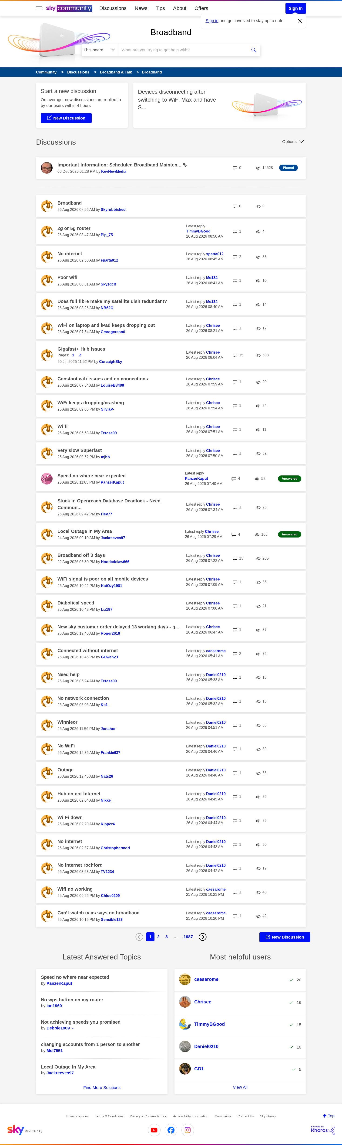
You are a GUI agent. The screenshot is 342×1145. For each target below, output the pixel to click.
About (179, 8)
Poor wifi (67, 277)
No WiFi (66, 745)
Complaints (223, 1116)
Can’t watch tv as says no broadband (98, 912)
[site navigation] (39, 8)
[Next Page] (202, 937)
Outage (65, 769)
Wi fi (62, 426)
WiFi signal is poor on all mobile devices (102, 578)
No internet (69, 253)
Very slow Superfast (79, 450)
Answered (290, 478)
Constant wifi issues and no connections (102, 378)
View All (240, 1087)
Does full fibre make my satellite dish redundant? (112, 301)
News (141, 8)
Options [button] (289, 141)
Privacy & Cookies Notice (148, 1116)
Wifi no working (75, 889)
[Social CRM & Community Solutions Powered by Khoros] (323, 1130)
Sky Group (268, 1116)
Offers (201, 8)
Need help (68, 674)
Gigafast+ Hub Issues (81, 349)
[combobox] (182, 50)
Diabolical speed (75, 602)
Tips (160, 8)
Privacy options (77, 1116)
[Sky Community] (69, 8)
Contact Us (246, 1116)
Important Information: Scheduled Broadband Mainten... (120, 164)
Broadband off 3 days (81, 555)
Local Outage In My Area (84, 531)
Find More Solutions (102, 1087)
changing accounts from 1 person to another (90, 1044)
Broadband (171, 32)
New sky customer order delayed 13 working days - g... (118, 626)
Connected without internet (87, 650)
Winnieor (67, 722)
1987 (188, 936)
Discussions (113, 8)
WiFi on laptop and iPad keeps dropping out (106, 325)
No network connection (83, 698)
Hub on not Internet (79, 793)
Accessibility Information (190, 1116)
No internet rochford (80, 865)
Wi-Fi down (70, 817)
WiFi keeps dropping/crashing (90, 402)
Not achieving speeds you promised (81, 1022)
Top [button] (331, 1116)
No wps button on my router (72, 999)
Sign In (296, 8)
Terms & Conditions (109, 1116)
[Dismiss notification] (300, 21)
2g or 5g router (74, 228)
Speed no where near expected (91, 475)
